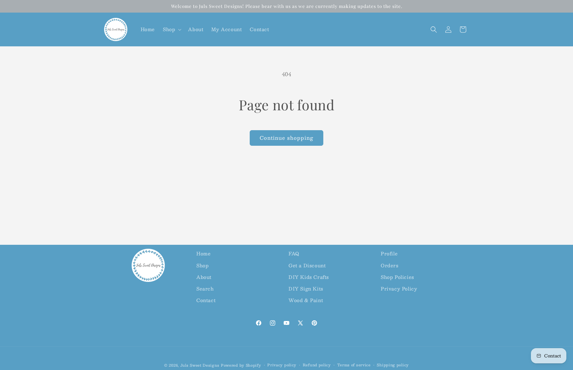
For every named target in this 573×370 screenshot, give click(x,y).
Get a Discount (307, 265)
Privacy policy (281, 365)
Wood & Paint (305, 300)
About (204, 277)
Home (203, 253)
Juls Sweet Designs (200, 365)
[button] (171, 29)
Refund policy (317, 365)
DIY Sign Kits (305, 288)
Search (205, 288)
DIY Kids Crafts (308, 277)
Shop (202, 265)
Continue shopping (286, 137)
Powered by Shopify (241, 365)
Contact (206, 300)
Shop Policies (397, 277)
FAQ (293, 253)
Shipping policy (393, 365)
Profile (389, 253)
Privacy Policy (399, 288)
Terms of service (354, 365)
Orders (390, 265)
